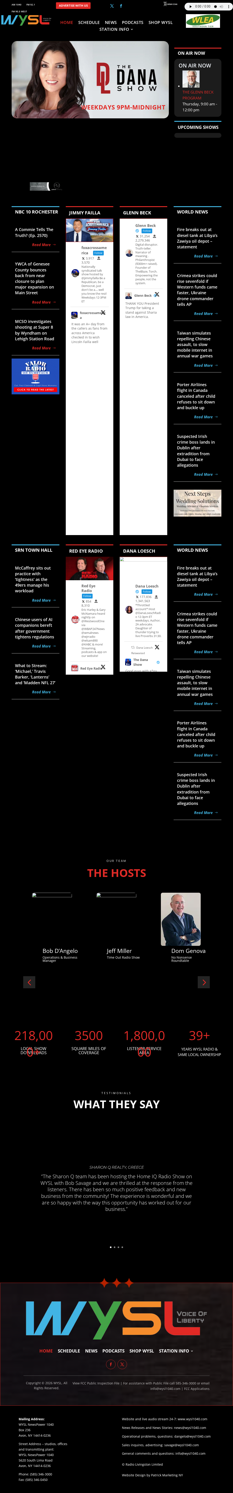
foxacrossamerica (93, 315)
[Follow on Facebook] (121, 6)
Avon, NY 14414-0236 (35, 1466)
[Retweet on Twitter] (132, 647)
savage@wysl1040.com (181, 1445)
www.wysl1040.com (192, 1419)
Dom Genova (124, 951)
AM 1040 (16, 4)
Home (66, 23)
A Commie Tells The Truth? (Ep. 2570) (34, 232)
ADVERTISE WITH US (73, 6)
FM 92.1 (30, 4)
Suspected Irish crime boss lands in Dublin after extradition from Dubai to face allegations (196, 451)
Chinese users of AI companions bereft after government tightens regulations (34, 628)
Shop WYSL (161, 23)
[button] (29, 982)
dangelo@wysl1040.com (192, 1436)
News (111, 23)
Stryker (180, 951)
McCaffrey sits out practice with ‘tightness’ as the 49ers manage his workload (33, 579)
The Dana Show (140, 662)
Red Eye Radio (91, 668)
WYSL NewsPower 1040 (36, 1455)
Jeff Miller (55, 951)
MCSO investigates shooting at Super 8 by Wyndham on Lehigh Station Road (34, 330)
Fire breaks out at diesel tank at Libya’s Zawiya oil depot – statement (197, 238)
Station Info (114, 30)
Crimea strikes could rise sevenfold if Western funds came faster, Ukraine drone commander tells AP (197, 290)
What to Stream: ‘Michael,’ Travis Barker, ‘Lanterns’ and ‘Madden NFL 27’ (35, 674)
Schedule (89, 23)
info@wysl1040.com (190, 1453)
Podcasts (133, 23)
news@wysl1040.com (190, 1427)
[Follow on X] (112, 6)
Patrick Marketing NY (167, 1475)
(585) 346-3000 (41, 1474)
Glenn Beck (143, 295)
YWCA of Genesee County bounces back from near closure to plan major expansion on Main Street (34, 278)
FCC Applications (197, 1388)
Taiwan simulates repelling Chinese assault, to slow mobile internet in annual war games (195, 344)
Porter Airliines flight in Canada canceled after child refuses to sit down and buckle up (196, 396)
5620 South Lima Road (36, 1460)
